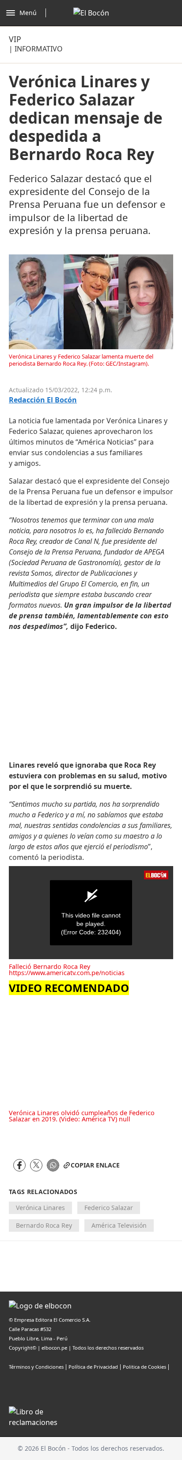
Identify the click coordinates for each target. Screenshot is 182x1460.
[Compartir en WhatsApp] (53, 1165)
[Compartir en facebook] (19, 1165)
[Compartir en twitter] (36, 1165)
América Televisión (119, 1225)
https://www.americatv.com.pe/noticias (67, 972)
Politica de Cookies (144, 1366)
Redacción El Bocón (43, 400)
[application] (91, 912)
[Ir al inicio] (91, 13)
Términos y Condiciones (36, 1366)
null (124, 1119)
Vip (15, 39)
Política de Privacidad (93, 1366)
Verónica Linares (40, 1207)
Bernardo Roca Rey (44, 1225)
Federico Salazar (108, 1207)
